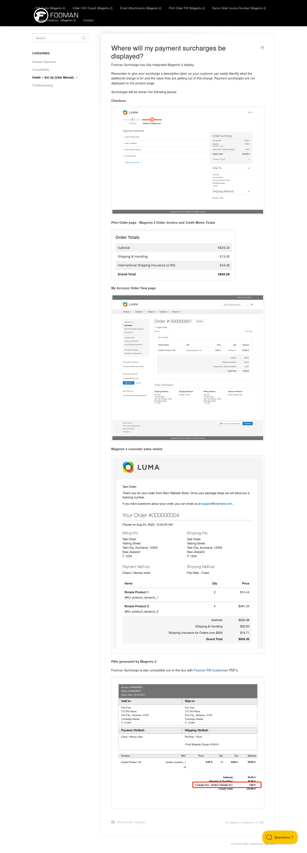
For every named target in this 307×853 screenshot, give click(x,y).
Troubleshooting (42, 85)
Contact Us (140, 822)
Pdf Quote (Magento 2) (50, 8)
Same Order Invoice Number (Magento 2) (239, 8)
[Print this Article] (262, 48)
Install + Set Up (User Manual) (53, 77)
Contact (88, 20)
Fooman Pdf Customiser (211, 670)
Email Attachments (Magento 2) (140, 8)
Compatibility (40, 69)
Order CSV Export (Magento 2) (93, 8)
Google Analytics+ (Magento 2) (56, 20)
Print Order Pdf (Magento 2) (187, 8)
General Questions (44, 61)
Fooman (237, 843)
